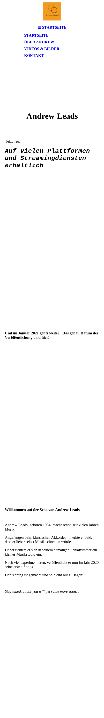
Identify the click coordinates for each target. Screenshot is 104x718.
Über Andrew (39, 42)
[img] (52, 11)
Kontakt (34, 55)
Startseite (36, 35)
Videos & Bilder (41, 49)
